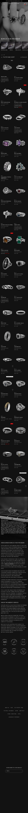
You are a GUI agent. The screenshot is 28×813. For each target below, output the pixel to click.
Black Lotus (4, 464)
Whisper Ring (4, 394)
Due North (4, 274)
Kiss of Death (4, 128)
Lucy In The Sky (18, 177)
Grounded (17, 128)
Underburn (17, 464)
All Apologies (18, 297)
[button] (1, 4)
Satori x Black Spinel (7, 225)
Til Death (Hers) (18, 78)
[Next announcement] (26, 1)
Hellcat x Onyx (18, 274)
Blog (12, 707)
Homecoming (17, 490)
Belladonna (17, 153)
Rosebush (3, 297)
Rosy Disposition (5, 102)
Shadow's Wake (18, 417)
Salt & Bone (4, 370)
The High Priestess (6, 201)
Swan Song (4, 76)
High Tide (3, 323)
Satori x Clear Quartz (20, 102)
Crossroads (17, 346)
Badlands (17, 250)
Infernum (17, 441)
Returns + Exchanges (9, 710)
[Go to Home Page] (14, 4)
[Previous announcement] (1, 1)
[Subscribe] (21, 771)
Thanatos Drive (5, 441)
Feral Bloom (4, 250)
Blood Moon (17, 201)
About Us (7, 707)
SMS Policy (21, 710)
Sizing (16, 710)
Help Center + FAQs (18, 707)
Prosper (3, 417)
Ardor (2, 489)
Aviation (3, 346)
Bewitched (4, 153)
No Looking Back (19, 323)
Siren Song (17, 225)
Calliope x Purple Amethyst (6, 178)
